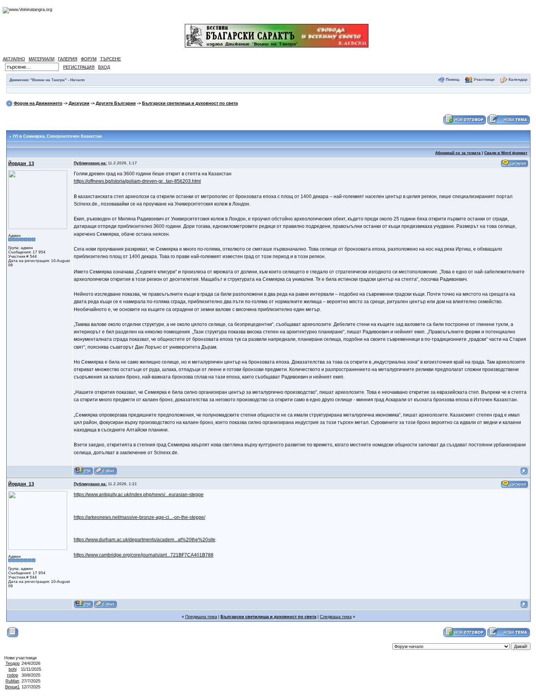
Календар (518, 79)
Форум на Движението (38, 103)
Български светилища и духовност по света (190, 103)
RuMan (12, 681)
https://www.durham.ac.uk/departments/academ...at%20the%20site (144, 539)
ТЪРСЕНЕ (110, 58)
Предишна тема (201, 616)
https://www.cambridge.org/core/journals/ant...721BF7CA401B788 (143, 555)
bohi (12, 669)
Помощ (452, 79)
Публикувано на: (90, 163)
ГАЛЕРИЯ (67, 58)
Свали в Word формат (505, 153)
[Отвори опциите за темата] (12, 632)
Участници (484, 79)
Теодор (12, 663)
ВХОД (104, 67)
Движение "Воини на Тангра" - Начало (47, 80)
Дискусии (79, 103)
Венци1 (12, 686)
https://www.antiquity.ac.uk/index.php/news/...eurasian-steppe (139, 494)
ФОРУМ (89, 58)
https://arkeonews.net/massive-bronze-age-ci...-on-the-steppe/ (139, 517)
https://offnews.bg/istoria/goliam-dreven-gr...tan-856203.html (137, 181)
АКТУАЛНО (14, 58)
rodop (12, 675)
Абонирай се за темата (458, 153)
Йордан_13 (21, 163)
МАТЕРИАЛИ (42, 58)
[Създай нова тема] (509, 119)
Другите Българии (116, 103)
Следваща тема (336, 616)
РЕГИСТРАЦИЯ (79, 67)
